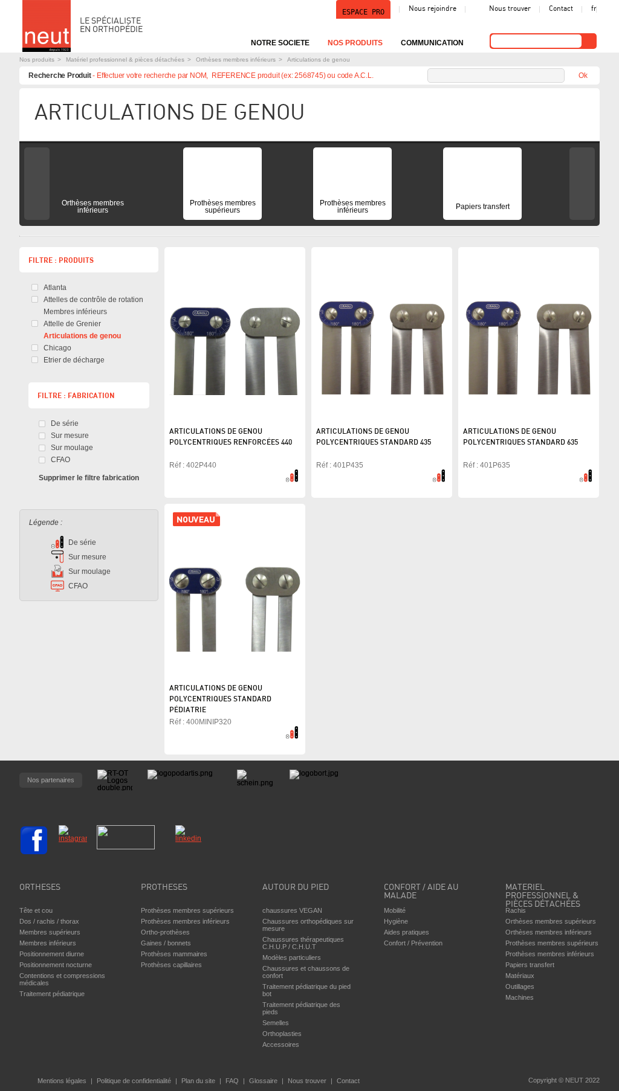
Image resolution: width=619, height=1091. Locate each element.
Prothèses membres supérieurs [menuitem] (223, 206)
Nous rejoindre (432, 9)
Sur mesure (70, 435)
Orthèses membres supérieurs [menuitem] (550, 921)
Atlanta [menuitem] (55, 287)
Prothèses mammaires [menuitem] (174, 953)
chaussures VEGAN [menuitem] (292, 910)
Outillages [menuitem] (519, 986)
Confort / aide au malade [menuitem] (421, 892)
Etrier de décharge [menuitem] (74, 360)
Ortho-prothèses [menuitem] (165, 932)
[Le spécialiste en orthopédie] (46, 26)
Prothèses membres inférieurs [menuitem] (353, 206)
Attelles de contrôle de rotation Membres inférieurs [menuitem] (93, 305)
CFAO (60, 459)
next (582, 183)
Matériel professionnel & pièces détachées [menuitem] (542, 893)
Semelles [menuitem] (275, 1022)
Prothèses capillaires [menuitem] (171, 964)
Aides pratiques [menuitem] (406, 932)
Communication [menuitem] (432, 43)
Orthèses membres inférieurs (236, 59)
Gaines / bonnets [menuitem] (166, 943)
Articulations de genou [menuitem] (82, 336)
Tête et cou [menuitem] (36, 910)
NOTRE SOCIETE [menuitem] (280, 43)
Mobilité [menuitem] (395, 910)
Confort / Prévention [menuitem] (413, 943)
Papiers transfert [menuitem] (483, 206)
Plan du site (198, 1080)
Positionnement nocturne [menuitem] (55, 964)
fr (594, 9)
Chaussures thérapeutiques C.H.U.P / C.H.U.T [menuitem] (303, 943)
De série (65, 423)
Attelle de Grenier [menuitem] (72, 324)
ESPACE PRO (363, 12)
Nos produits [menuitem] (355, 43)
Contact (561, 9)
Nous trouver (510, 9)
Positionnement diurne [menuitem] (51, 953)
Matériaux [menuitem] (519, 975)
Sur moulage (72, 447)
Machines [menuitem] (519, 997)
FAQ (232, 1080)
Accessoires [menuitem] (280, 1044)
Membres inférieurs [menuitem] (47, 943)
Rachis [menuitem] (515, 910)
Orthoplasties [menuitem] (282, 1033)
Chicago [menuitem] (57, 348)
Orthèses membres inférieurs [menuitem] (93, 206)
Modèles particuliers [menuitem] (291, 957)
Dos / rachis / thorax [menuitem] (49, 921)
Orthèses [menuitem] (39, 888)
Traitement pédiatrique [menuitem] (52, 993)
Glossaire (263, 1080)
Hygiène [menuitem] (396, 921)
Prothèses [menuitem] (164, 888)
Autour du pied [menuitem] (295, 888)
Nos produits (36, 59)
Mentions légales (61, 1080)
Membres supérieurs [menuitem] (49, 932)
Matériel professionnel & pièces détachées (125, 59)
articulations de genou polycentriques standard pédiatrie (220, 699)
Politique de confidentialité (134, 1080)
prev (37, 183)
